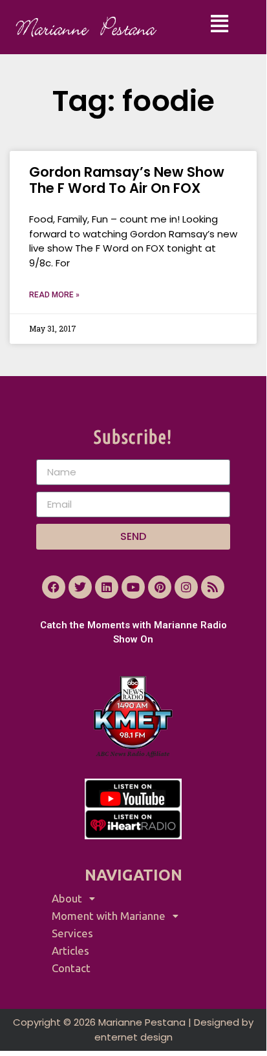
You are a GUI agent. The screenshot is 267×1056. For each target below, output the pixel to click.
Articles (70, 950)
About (67, 898)
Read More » (54, 294)
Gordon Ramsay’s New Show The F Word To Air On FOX (126, 180)
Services (72, 933)
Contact (71, 968)
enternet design (133, 1037)
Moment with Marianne (109, 916)
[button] (220, 23)
